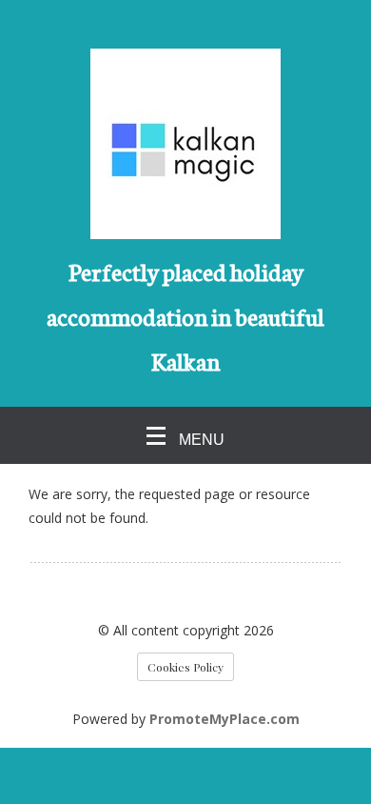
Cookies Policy (185, 666)
